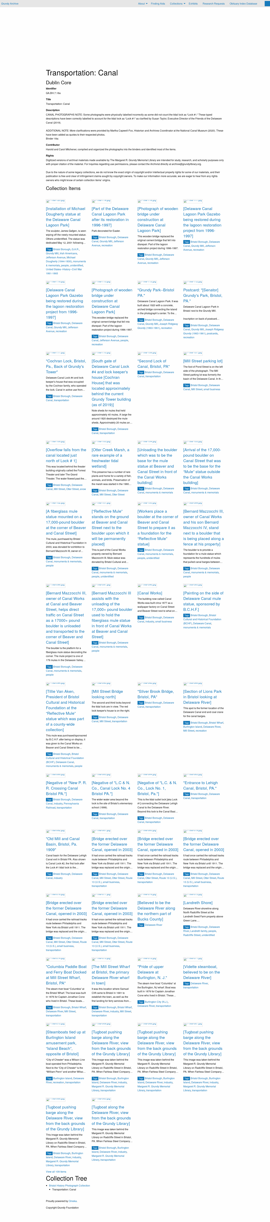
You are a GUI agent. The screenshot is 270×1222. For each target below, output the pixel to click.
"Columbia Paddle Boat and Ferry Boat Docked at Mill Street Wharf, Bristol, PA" (66, 974)
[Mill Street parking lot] (202, 360)
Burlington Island (192, 726)
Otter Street (72, 489)
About (141, 3)
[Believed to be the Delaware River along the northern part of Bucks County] (156, 911)
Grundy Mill (52, 253)
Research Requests (214, 3)
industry (149, 621)
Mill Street (196, 389)
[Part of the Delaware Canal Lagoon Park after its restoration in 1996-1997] (110, 216)
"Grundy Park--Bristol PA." (156, 292)
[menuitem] (142, 4)
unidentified (76, 265)
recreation (107, 245)
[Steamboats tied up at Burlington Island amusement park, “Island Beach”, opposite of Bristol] (65, 1042)
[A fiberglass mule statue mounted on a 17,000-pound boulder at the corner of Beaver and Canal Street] (66, 522)
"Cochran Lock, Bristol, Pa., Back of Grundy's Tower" (66, 366)
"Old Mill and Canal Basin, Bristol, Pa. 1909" (63, 844)
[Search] (267, 3)
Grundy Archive (9, 3)
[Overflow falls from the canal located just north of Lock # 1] (66, 455)
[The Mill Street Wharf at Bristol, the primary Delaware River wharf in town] (111, 974)
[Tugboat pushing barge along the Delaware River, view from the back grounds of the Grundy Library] (111, 1042)
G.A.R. (75, 249)
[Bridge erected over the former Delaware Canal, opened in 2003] (112, 844)
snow (83, 489)
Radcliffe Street (191, 935)
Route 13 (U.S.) (167, 878)
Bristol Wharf (216, 722)
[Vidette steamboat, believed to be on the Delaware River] (201, 971)
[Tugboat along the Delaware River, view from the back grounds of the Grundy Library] (111, 1115)
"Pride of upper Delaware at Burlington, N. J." (152, 971)
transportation (61, 400)
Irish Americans (68, 253)
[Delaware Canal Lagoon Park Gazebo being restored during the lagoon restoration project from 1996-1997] (202, 221)
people (65, 265)
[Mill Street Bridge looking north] (107, 693)
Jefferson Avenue (55, 257)
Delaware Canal (202, 623)
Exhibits (193, 3)
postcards (212, 333)
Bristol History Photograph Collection (69, 1185)
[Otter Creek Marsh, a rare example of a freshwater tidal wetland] (110, 458)
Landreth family (198, 931)
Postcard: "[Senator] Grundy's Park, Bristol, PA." (202, 295)
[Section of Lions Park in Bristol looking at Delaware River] (202, 696)
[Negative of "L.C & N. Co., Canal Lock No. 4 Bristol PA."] (111, 788)
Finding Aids (158, 3)
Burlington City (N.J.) (156, 1002)
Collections (176, 3)
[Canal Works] (150, 593)
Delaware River (211, 726)
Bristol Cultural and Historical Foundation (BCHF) (202, 619)
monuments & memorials (159, 492)
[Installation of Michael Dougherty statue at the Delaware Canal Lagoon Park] (65, 216)
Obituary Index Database (243, 3)
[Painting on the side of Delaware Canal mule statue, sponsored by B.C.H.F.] (203, 601)
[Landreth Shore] (197, 902)
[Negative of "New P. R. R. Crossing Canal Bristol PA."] (66, 788)
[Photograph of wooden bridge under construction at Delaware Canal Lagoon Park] (158, 219)
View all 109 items (56, 1171)
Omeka (73, 1201)
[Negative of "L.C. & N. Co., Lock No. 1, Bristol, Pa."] (157, 788)
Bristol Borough (61, 249)
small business (212, 389)
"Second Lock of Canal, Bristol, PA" (154, 363)
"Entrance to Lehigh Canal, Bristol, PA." (200, 785)
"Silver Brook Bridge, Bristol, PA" (156, 693)
